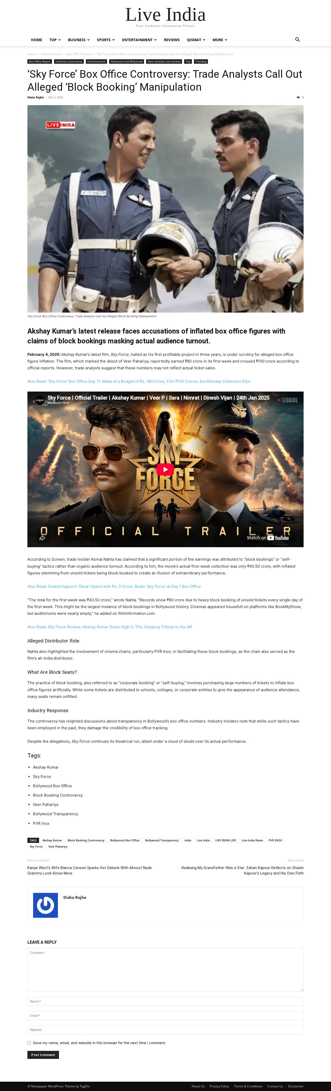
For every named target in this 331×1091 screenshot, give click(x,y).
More (218, 39)
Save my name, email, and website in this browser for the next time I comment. (99, 1043)
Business (77, 39)
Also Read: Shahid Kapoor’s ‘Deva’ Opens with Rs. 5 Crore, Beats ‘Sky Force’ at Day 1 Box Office (114, 586)
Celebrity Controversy (69, 61)
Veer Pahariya (57, 846)
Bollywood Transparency (162, 840)
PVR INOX (275, 840)
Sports (104, 39)
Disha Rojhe (35, 97)
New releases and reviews (164, 61)
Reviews (172, 39)
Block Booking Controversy (86, 840)
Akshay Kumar (52, 840)
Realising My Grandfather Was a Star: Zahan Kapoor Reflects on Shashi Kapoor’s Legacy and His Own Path (243, 870)
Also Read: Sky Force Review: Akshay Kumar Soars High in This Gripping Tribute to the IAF (110, 626)
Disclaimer (296, 1086)
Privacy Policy (219, 1086)
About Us (198, 1086)
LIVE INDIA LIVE (225, 840)
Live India (203, 840)
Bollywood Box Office (124, 840)
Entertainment (137, 39)
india (187, 840)
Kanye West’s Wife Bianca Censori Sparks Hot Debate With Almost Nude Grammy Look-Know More (89, 870)
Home (36, 39)
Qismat (194, 39)
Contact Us (275, 1086)
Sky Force (36, 846)
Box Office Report (79, 54)
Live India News (252, 840)
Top (53, 39)
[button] (297, 40)
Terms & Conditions (248, 1086)
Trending (200, 61)
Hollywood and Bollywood (126, 61)
